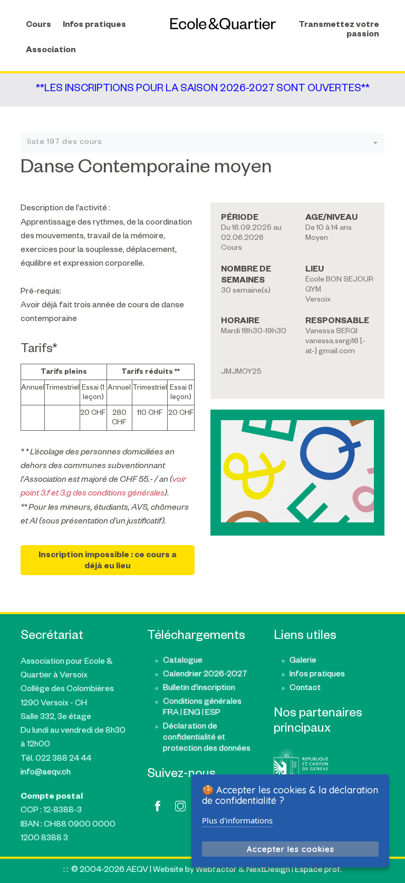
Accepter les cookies (290, 849)
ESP (212, 713)
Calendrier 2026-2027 (205, 675)
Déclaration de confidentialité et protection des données (206, 738)
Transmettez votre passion (338, 30)
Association (51, 50)
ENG (192, 713)
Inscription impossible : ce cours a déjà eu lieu (107, 561)
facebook (157, 806)
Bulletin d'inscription (199, 688)
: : (65, 870)
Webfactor (216, 870)
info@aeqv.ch (46, 773)
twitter (180, 806)
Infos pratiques (94, 25)
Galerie (303, 661)
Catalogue (182, 661)
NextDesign (268, 870)
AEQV (223, 24)
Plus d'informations (237, 820)
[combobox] (202, 143)
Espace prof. (318, 870)
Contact (305, 688)
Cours (38, 25)
